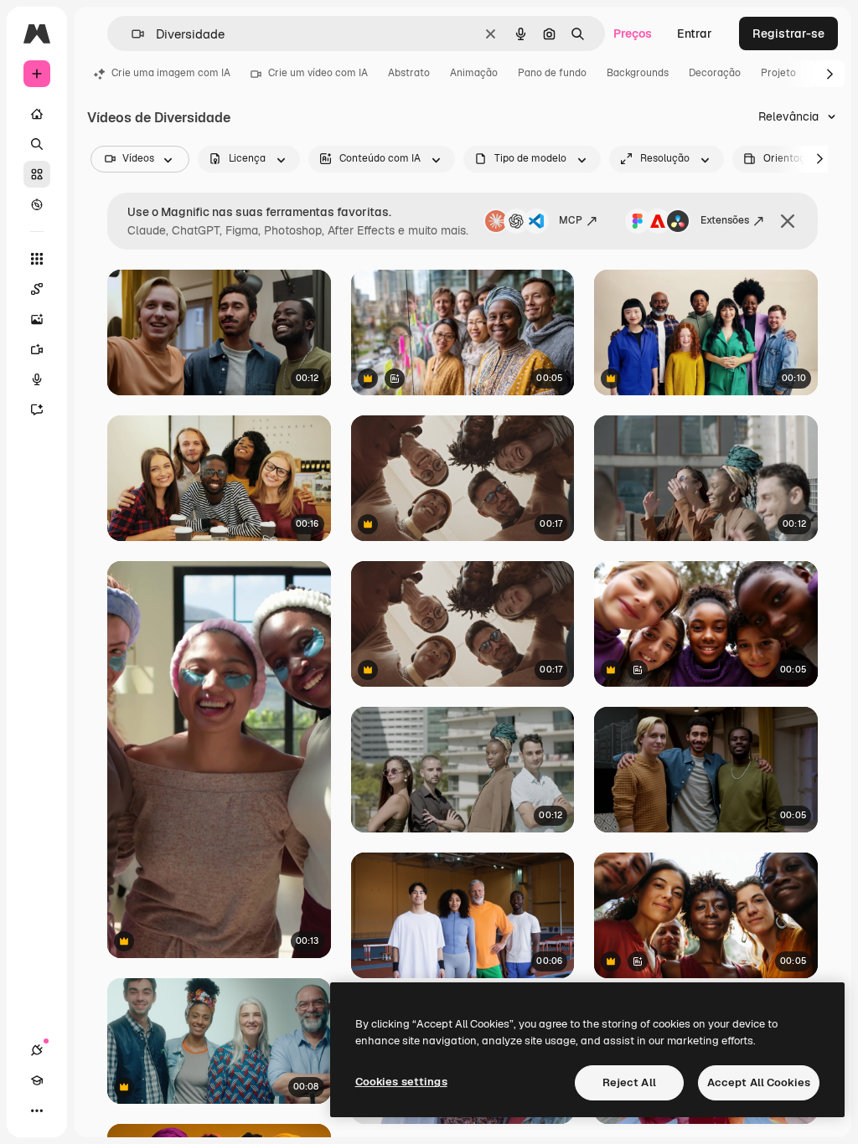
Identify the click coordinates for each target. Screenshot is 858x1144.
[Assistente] (36, 409)
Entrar (694, 33)
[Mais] (36, 1110)
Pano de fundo (552, 73)
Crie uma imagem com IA (170, 73)
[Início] (36, 113)
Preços (632, 33)
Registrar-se (788, 33)
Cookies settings (401, 1081)
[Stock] (36, 174)
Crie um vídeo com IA (318, 73)
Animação (474, 73)
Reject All (629, 1082)
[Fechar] (788, 221)
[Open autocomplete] (131, 34)
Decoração (715, 73)
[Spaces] (36, 289)
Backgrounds (638, 73)
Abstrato (409, 73)
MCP (570, 220)
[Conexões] (36, 1050)
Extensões (724, 220)
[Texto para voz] (36, 379)
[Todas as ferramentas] (36, 258)
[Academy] (36, 1080)
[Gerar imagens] (36, 319)
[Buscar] (36, 144)
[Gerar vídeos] (36, 349)
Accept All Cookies (758, 1082)
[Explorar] (36, 204)
